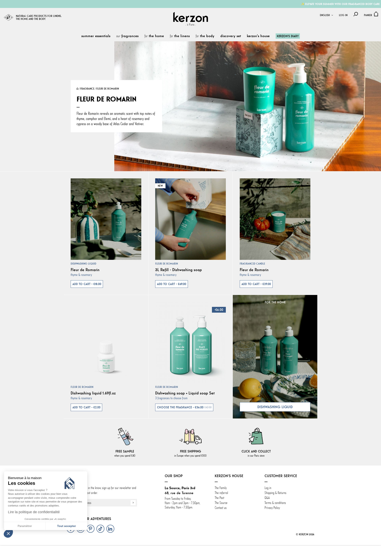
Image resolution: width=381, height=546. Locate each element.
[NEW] (190, 218)
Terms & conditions (275, 502)
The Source (221, 502)
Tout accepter (66, 526)
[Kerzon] (190, 18)
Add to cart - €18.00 (86, 284)
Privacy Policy (272, 507)
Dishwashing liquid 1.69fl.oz (93, 393)
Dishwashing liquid (83, 263)
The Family (221, 487)
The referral (221, 492)
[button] (8, 533)
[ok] (133, 502)
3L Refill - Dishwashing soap (178, 269)
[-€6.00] (190, 341)
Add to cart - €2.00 (86, 407)
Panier (368, 15)
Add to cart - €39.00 (256, 284)
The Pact (219, 497)
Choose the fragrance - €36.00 (184, 407)
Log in (343, 15)
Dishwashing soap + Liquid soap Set (185, 393)
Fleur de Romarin (85, 269)
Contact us (221, 507)
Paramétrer (25, 526)
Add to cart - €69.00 (171, 284)
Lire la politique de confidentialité (34, 512)
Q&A (267, 497)
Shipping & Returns (275, 492)
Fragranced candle (252, 263)
